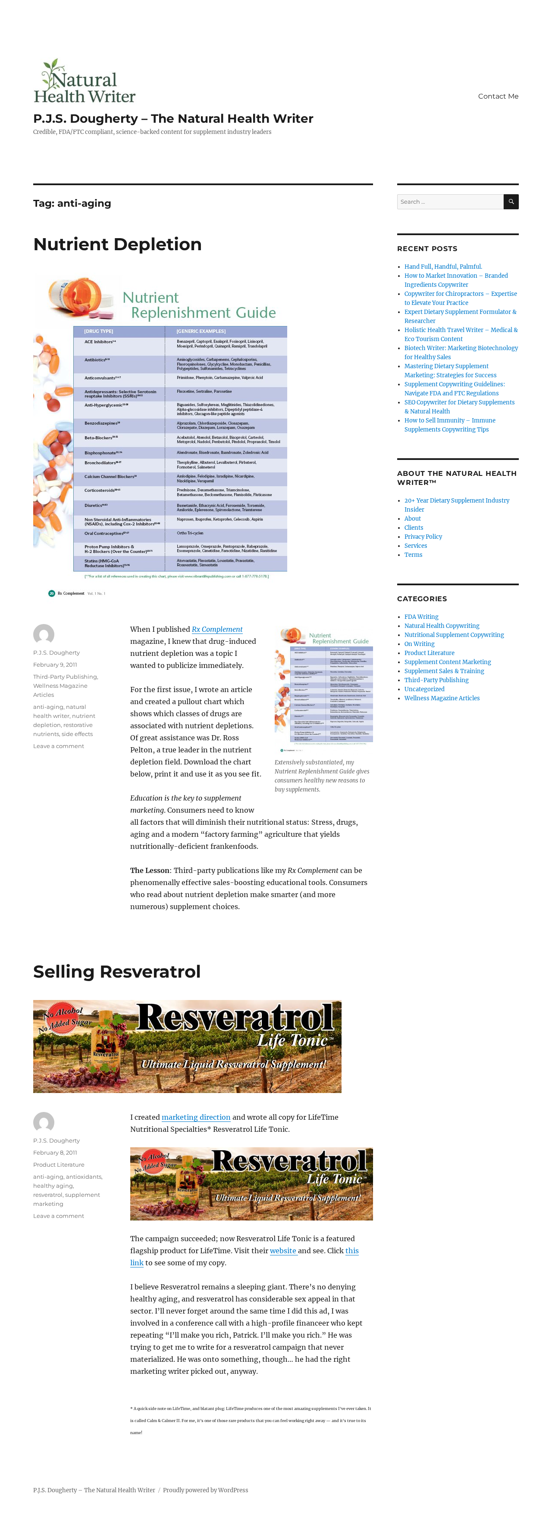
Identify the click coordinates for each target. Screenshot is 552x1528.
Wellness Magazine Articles (442, 698)
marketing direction (196, 1117)
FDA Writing (422, 617)
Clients (414, 527)
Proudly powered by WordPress (205, 1490)
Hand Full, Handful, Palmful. (443, 266)
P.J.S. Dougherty (56, 652)
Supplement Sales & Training (444, 671)
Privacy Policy (423, 536)
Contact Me (498, 96)
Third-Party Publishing (65, 676)
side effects (77, 733)
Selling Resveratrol (117, 971)
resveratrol (48, 1194)
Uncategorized (425, 689)
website (284, 1250)
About (413, 518)
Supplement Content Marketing (448, 662)
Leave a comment (58, 745)
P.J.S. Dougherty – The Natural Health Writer (173, 118)
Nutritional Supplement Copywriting (454, 635)
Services (416, 546)
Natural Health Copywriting (442, 626)
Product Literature (59, 1164)
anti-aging (48, 706)
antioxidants (83, 1176)
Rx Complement (217, 629)
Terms (414, 555)
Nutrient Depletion (117, 244)
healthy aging (53, 1185)
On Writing (420, 644)
